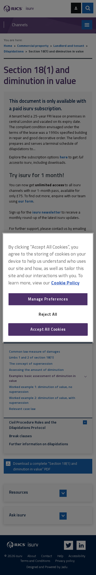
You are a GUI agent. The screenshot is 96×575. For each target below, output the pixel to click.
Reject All (48, 314)
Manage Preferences (48, 299)
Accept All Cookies (48, 329)
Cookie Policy (65, 282)
